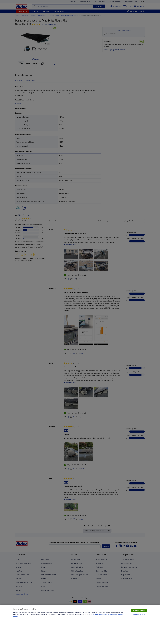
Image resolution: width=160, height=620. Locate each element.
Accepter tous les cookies (139, 610)
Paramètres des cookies (139, 614)
